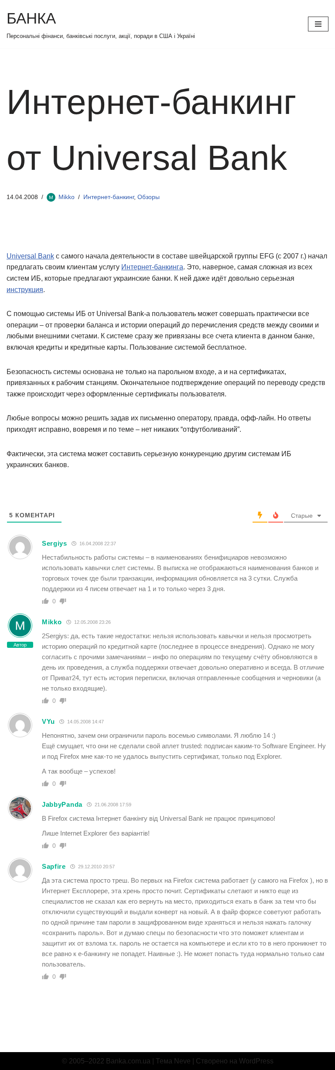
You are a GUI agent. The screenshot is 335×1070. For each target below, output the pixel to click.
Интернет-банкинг (108, 196)
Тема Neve (173, 1061)
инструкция (25, 289)
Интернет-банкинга (152, 267)
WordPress (256, 1061)
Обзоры (148, 196)
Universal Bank (30, 256)
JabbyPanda (62, 804)
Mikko (66, 196)
